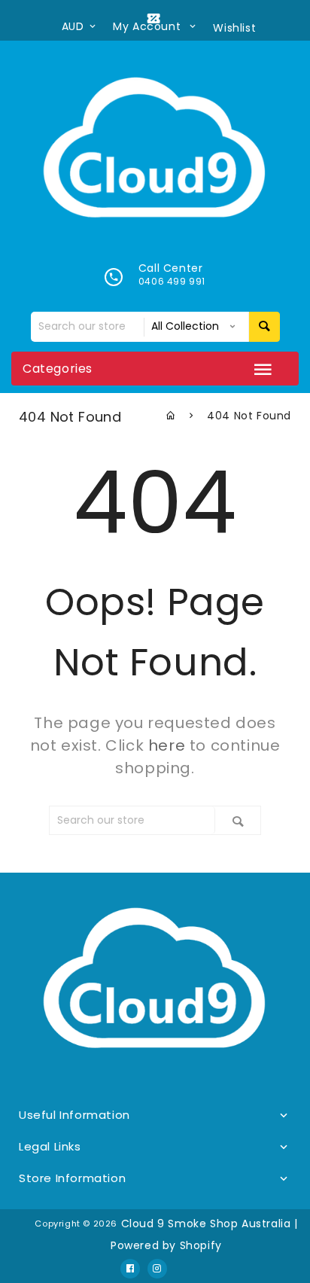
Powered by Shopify (166, 1245)
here (166, 745)
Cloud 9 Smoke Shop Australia (206, 1223)
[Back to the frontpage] (171, 415)
